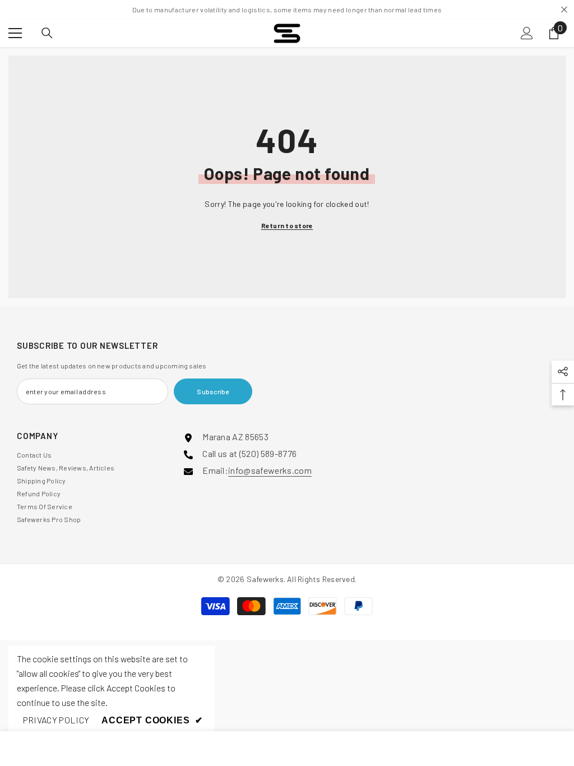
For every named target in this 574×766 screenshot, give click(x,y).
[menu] (15, 33)
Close (564, 10)
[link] (56, 720)
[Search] (47, 33)
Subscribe (213, 391)
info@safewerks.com (270, 470)
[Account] (527, 33)
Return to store (287, 225)
